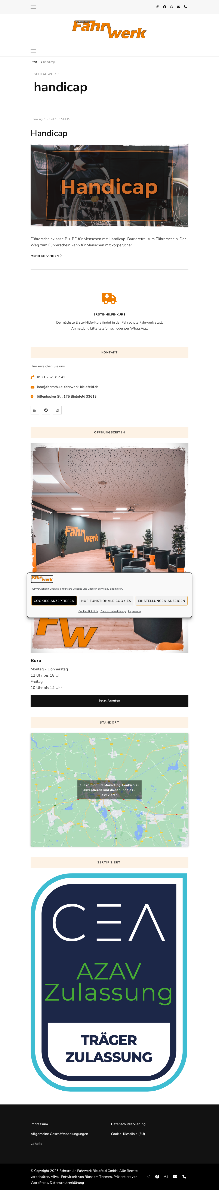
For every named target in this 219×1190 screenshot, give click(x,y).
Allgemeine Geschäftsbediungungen (59, 1134)
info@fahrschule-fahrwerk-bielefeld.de (68, 387)
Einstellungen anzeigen (161, 601)
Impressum (134, 611)
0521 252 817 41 (51, 377)
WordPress (39, 1182)
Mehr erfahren (45, 256)
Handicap (49, 133)
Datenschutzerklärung (113, 611)
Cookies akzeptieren (54, 601)
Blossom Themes (98, 1176)
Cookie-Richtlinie (88, 611)
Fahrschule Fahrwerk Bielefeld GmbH (88, 1170)
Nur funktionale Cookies (106, 601)
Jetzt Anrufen (109, 701)
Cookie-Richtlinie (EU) (128, 1134)
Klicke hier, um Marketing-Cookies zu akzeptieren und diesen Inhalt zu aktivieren (109, 790)
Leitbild (36, 1143)
